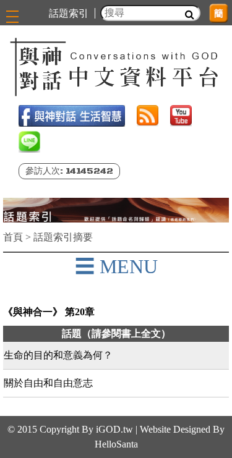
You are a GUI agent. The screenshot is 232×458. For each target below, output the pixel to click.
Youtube (181, 116)
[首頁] (116, 67)
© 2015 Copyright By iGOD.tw (70, 429)
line (29, 142)
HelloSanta (116, 444)
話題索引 (68, 13)
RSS (147, 116)
